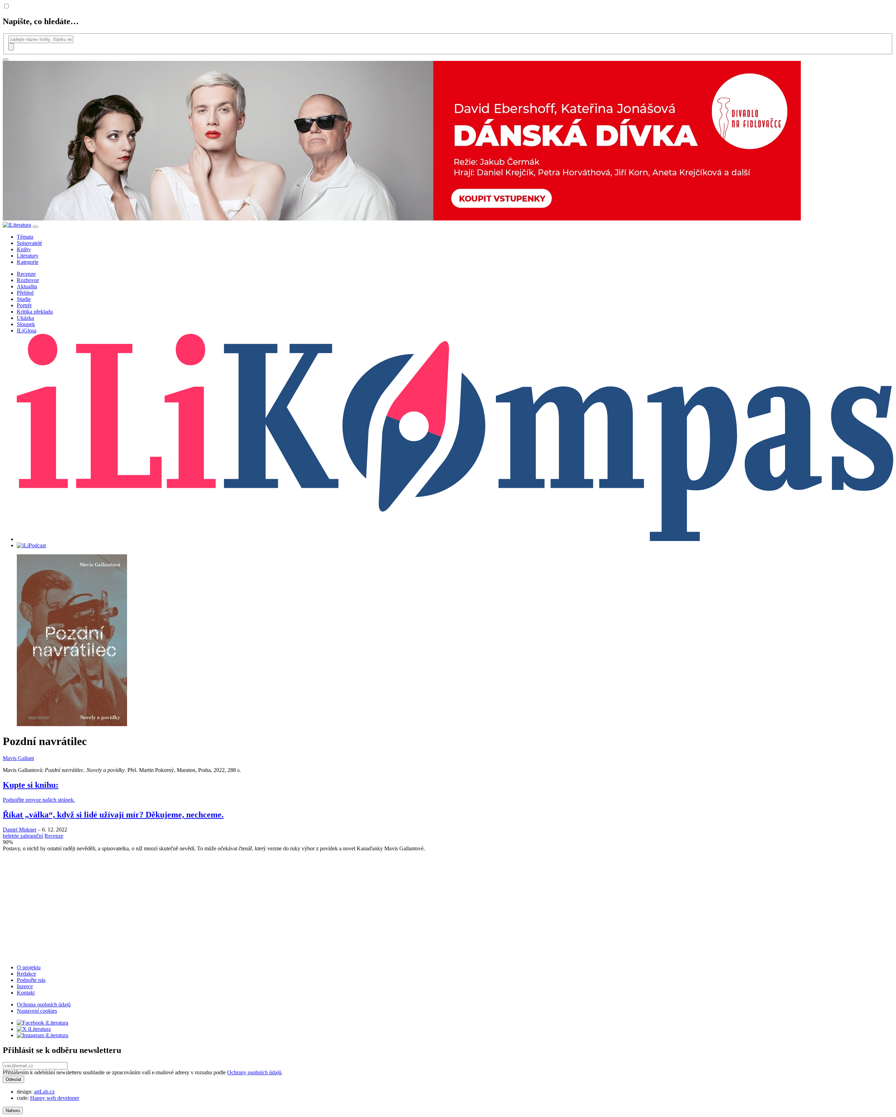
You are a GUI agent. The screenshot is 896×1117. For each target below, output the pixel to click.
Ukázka (25, 318)
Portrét (24, 305)
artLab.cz (44, 1092)
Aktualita (27, 286)
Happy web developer (54, 1098)
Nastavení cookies (37, 1011)
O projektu (29, 967)
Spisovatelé (29, 243)
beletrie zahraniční (23, 836)
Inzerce (25, 986)
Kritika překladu (35, 312)
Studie (24, 299)
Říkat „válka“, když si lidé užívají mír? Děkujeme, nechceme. (113, 814)
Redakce (26, 974)
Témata (25, 237)
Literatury (27, 256)
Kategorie (27, 262)
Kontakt (26, 993)
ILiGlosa (26, 330)
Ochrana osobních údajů (44, 1004)
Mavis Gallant (18, 758)
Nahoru (13, 1110)
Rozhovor (28, 280)
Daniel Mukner (19, 830)
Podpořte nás (31, 980)
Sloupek (26, 324)
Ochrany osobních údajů (254, 1072)
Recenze (26, 274)
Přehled (25, 293)
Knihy (24, 249)
